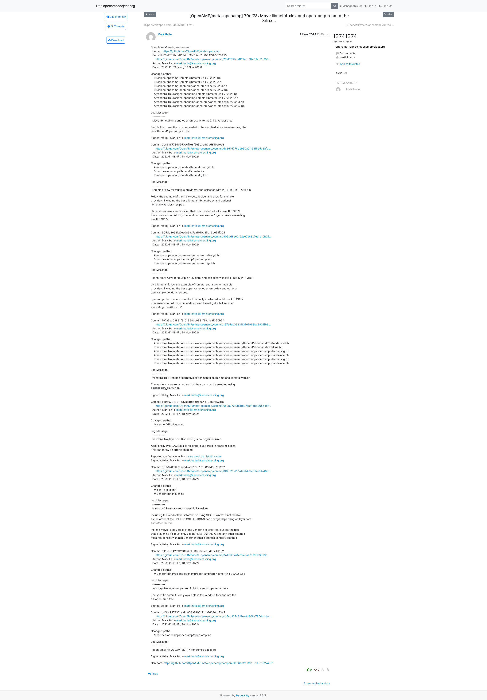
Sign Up (387, 5)
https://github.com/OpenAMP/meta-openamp (191, 51)
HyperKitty (242, 695)
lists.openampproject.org (115, 6)
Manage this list (352, 5)
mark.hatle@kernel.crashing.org (196, 63)
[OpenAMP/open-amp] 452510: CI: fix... (169, 24)
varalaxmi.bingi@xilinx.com (205, 456)
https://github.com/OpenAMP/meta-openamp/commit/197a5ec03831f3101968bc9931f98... (213, 324)
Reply (154, 673)
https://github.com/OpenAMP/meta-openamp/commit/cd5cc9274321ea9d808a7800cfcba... (213, 616)
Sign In (371, 5)
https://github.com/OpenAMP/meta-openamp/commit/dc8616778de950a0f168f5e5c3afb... (213, 148)
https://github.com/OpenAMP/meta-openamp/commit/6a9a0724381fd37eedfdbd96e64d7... (213, 405)
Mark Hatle (165, 34)
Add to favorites (350, 64)
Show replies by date (317, 683)
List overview (117, 16)
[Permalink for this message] (328, 669)
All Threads (117, 26)
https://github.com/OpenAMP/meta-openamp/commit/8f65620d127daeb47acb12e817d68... (213, 471)
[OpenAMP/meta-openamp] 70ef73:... (370, 24)
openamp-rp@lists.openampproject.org (360, 46)
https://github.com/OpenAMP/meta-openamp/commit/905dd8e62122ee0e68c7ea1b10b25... (213, 236)
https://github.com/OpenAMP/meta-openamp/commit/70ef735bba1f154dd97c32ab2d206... (213, 59)
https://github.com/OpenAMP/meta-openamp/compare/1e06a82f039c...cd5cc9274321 (218, 663)
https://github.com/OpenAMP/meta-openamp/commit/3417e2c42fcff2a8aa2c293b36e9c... (212, 555)
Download (117, 40)
